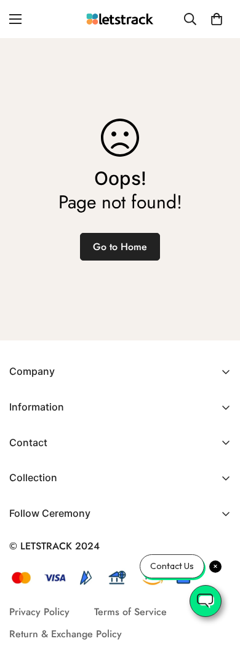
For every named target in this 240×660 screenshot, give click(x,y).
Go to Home (120, 247)
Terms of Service (130, 612)
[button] (216, 19)
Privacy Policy (39, 612)
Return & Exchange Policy (65, 634)
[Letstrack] (120, 19)
